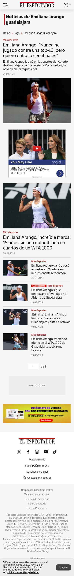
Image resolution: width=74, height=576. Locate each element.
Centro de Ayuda (37, 503)
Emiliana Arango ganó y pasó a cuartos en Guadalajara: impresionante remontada (50, 269)
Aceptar (63, 567)
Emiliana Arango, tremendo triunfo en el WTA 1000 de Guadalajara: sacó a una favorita (49, 344)
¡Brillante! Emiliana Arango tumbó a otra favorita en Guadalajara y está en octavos (50, 318)
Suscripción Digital (37, 471)
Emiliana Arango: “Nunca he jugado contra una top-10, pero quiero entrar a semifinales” (34, 50)
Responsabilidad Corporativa (37, 490)
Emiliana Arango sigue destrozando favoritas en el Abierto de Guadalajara (49, 294)
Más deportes (10, 40)
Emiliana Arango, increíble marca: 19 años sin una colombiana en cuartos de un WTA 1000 (37, 242)
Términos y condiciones (37, 494)
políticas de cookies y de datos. (23, 572)
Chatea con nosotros (39, 477)
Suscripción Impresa (37, 465)
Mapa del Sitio (37, 459)
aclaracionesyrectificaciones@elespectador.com (37, 536)
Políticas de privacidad (37, 499)
